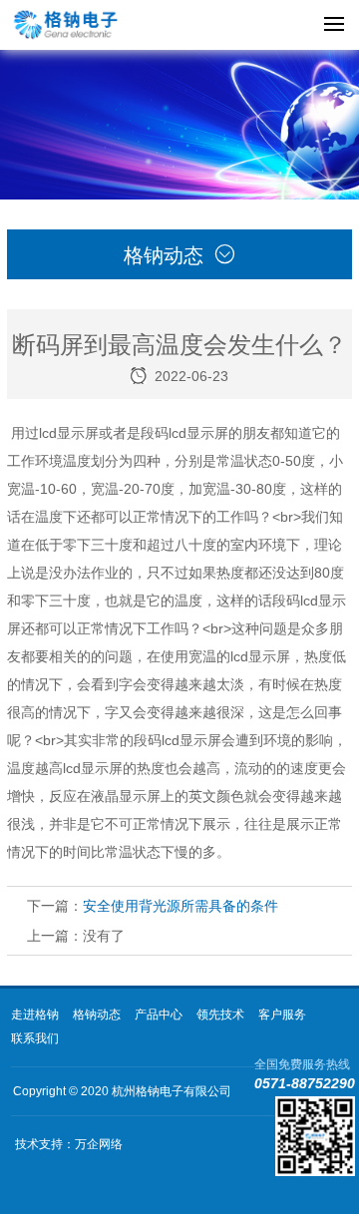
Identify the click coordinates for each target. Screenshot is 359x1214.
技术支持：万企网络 (69, 1144)
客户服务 (282, 1014)
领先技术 (220, 1014)
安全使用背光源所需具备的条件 (180, 906)
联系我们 (35, 1038)
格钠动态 (97, 1014)
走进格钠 (35, 1014)
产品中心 (158, 1014)
